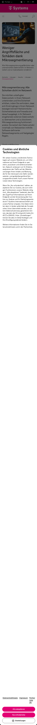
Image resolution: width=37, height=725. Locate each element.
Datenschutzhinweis (10, 698)
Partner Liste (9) (32, 700)
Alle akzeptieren (19, 709)
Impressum (23, 698)
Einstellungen (20, 721)
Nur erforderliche (18, 715)
